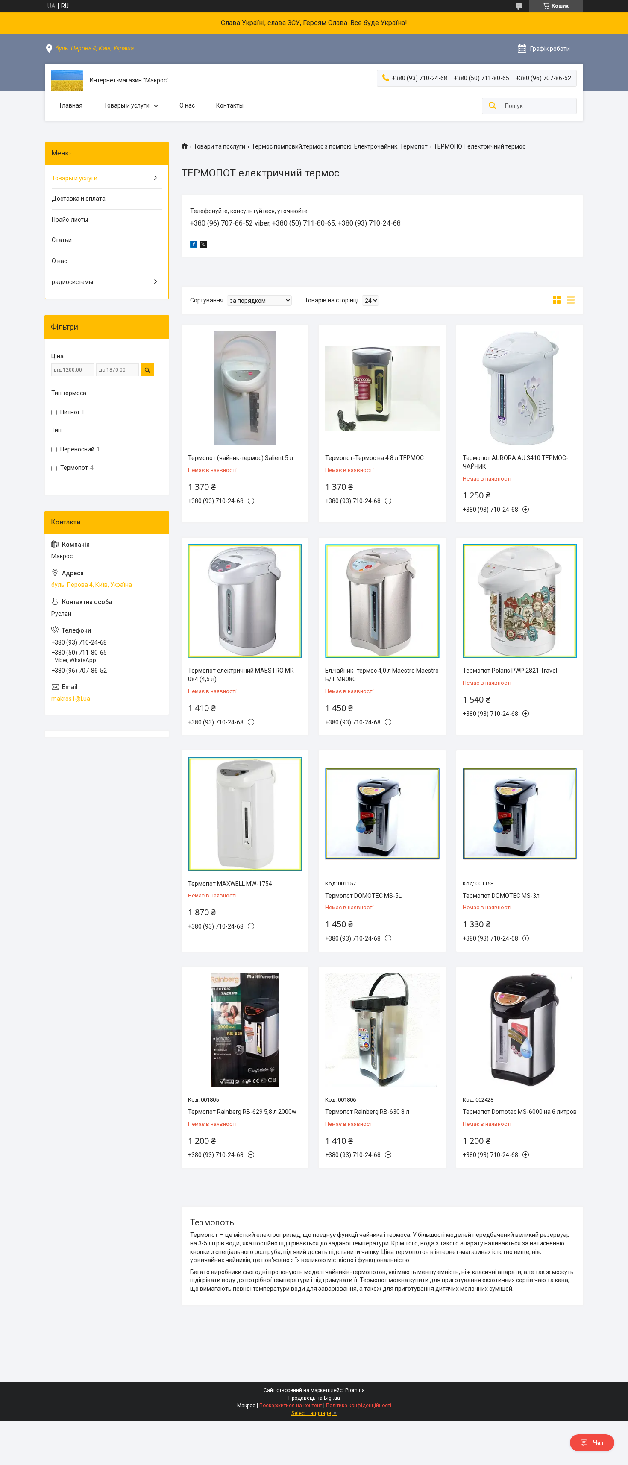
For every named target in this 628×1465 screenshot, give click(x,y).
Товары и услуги (127, 105)
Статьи (62, 240)
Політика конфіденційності (358, 1406)
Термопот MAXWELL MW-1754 (230, 883)
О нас (187, 105)
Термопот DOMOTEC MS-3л (501, 895)
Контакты (230, 105)
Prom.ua (355, 1390)
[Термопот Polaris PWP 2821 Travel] (520, 601)
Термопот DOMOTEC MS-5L (363, 895)
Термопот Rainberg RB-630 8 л (367, 1111)
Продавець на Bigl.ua (314, 1398)
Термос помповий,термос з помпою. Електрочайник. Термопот (340, 146)
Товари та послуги (219, 146)
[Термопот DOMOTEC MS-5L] (382, 814)
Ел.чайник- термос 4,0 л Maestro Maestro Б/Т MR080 (382, 675)
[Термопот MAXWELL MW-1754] (245, 814)
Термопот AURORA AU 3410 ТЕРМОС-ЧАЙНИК (515, 462)
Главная (71, 105)
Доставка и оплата (79, 198)
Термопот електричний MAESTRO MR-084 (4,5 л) (242, 675)
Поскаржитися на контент (290, 1406)
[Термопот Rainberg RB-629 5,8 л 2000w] (245, 1030)
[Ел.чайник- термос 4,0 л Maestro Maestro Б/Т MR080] (382, 601)
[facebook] (193, 245)
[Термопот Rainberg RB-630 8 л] (382, 1030)
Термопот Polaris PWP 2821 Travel (510, 670)
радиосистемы (72, 281)
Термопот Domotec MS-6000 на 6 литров (520, 1111)
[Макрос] (67, 80)
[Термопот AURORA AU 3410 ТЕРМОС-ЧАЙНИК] (520, 388)
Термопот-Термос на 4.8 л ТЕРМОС (374, 457)
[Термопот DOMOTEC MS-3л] (520, 814)
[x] (203, 245)
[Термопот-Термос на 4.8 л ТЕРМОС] (382, 388)
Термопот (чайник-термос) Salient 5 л (240, 457)
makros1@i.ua (70, 698)
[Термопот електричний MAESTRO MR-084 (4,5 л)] (245, 601)
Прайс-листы (70, 219)
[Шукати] (493, 106)
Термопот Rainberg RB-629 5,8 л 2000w (242, 1111)
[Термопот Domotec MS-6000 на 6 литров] (520, 1030)
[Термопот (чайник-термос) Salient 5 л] (245, 388)
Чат (598, 1442)
